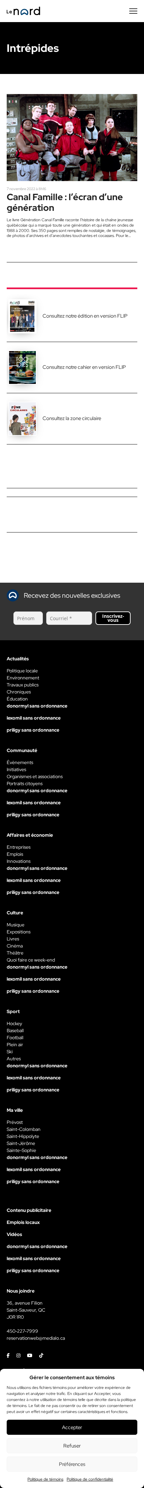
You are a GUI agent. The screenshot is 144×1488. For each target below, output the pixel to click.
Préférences (72, 1464)
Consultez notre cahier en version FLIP (84, 367)
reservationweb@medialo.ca (36, 1338)
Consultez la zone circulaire (72, 418)
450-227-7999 (22, 1331)
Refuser (72, 1445)
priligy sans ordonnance (33, 730)
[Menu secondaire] (133, 11)
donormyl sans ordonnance (37, 706)
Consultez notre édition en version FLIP (85, 316)
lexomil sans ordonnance (34, 718)
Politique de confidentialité (90, 1479)
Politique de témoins (45, 1479)
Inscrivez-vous (113, 618)
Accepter (72, 1427)
